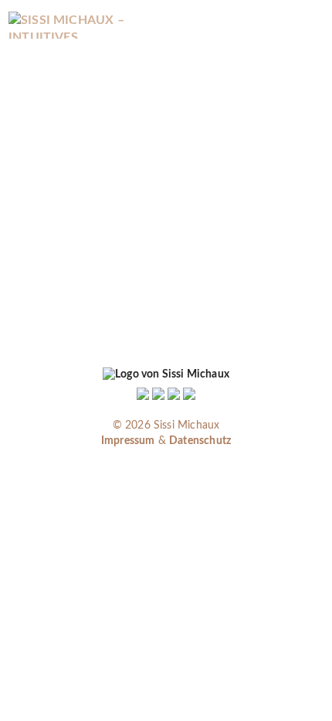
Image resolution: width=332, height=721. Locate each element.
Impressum (128, 441)
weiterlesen (95, 305)
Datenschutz (200, 441)
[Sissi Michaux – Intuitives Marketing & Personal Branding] (79, 25)
